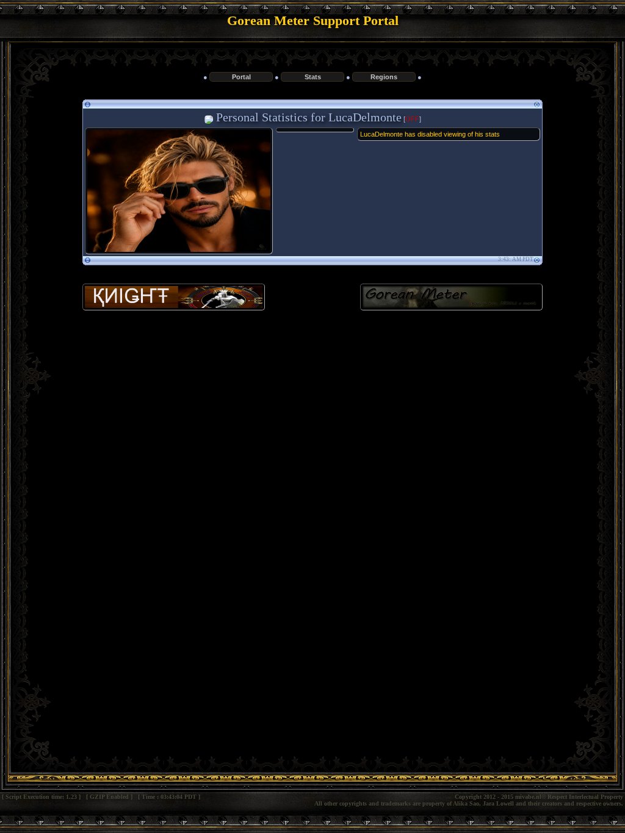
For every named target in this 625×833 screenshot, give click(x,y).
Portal (241, 76)
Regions (383, 76)
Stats (313, 76)
